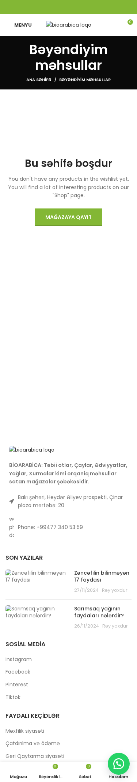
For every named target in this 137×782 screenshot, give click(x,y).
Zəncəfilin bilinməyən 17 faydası (101, 576)
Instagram (18, 659)
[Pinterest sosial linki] (68, 6)
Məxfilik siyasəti (24, 731)
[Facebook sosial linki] (49, 6)
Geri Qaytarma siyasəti (34, 756)
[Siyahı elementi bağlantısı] (68, 527)
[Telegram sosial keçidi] (87, 6)
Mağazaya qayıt (68, 217)
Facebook (17, 671)
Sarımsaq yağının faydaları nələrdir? (99, 612)
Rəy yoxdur (115, 590)
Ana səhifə (39, 80)
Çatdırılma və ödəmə (32, 743)
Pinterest (16, 684)
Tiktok (12, 697)
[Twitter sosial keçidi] (59, 6)
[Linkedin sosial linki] (78, 6)
